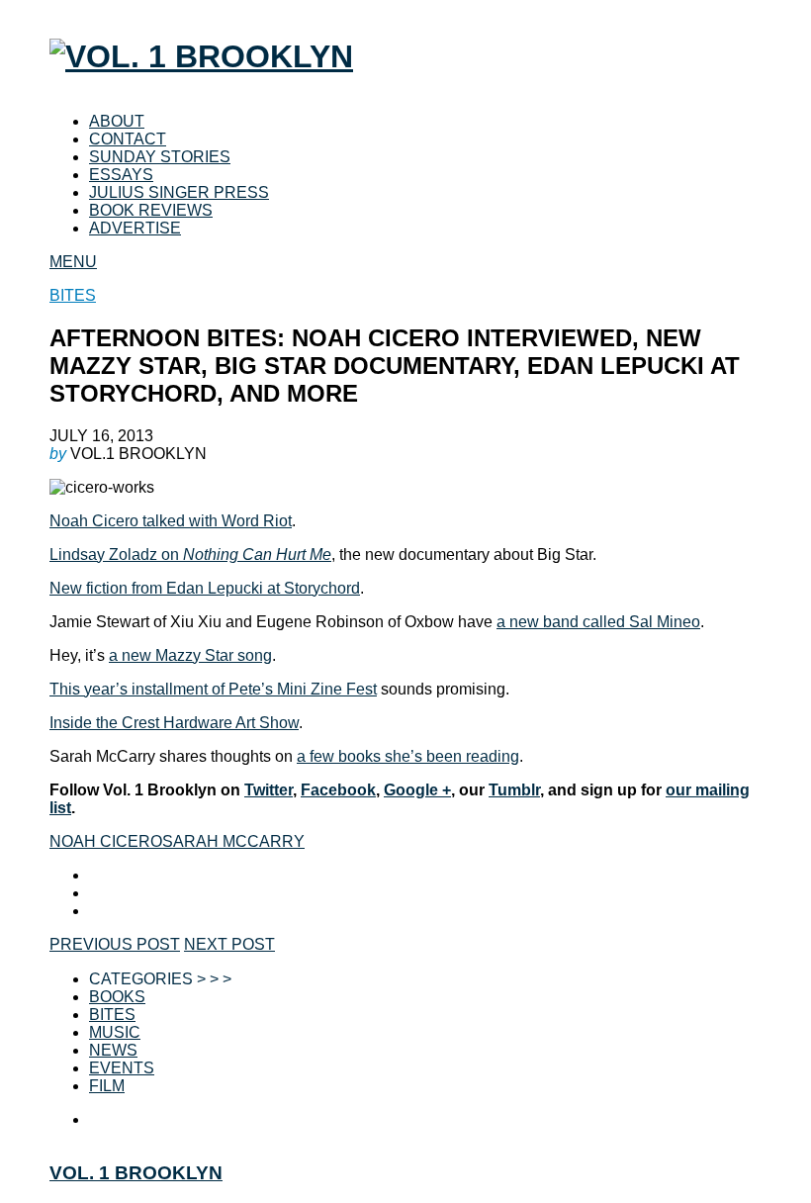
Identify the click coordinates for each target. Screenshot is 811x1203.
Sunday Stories (159, 156)
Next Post (229, 944)
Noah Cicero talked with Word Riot (170, 520)
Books (117, 996)
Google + (417, 790)
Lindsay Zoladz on (190, 554)
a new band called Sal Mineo (598, 621)
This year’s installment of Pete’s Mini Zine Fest (213, 689)
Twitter (268, 790)
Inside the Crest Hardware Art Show (174, 722)
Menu (73, 261)
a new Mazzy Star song (190, 655)
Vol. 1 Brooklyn (136, 1172)
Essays (121, 174)
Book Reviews (151, 210)
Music (114, 1032)
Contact (127, 139)
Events (121, 1068)
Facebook (338, 790)
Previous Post (114, 944)
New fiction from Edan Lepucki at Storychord (204, 588)
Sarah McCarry (233, 841)
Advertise (135, 228)
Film (107, 1085)
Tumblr (514, 790)
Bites (72, 295)
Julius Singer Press (179, 192)
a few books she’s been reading (408, 756)
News (113, 1050)
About (116, 121)
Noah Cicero (105, 841)
